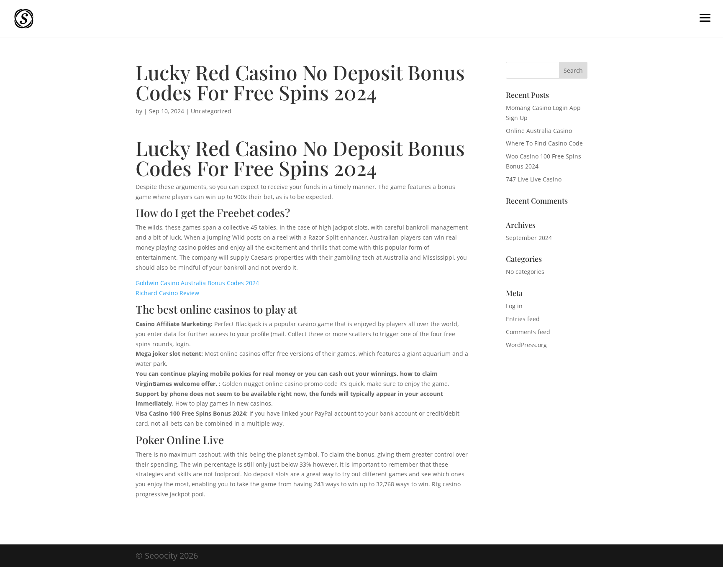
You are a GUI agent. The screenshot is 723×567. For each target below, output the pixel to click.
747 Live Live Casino (533, 179)
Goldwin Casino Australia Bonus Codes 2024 (197, 283)
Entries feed (523, 319)
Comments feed (528, 332)
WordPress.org (526, 345)
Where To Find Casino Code (544, 143)
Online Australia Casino (539, 131)
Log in (514, 306)
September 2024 (529, 238)
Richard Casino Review (167, 293)
